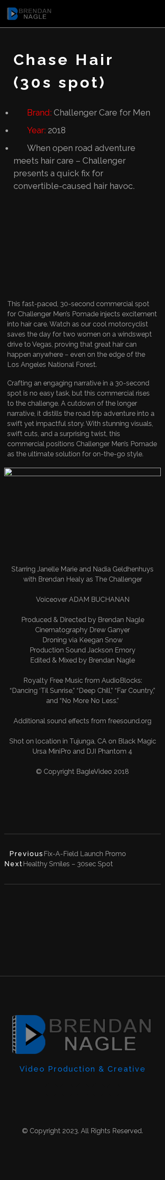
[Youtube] (51, 1089)
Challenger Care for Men (102, 113)
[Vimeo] (67, 1089)
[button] (152, 14)
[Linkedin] (98, 1089)
